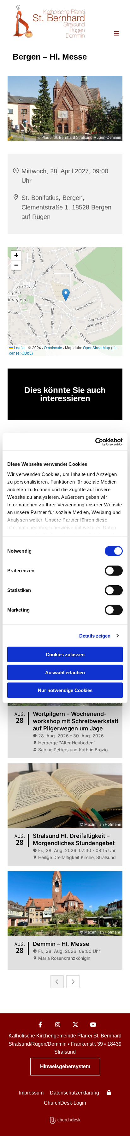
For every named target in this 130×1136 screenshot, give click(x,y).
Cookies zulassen (65, 654)
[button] (111, 34)
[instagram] (58, 1024)
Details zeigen (94, 635)
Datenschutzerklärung (74, 1092)
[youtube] (93, 1024)
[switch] (114, 571)
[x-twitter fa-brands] (75, 1024)
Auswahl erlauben (65, 672)
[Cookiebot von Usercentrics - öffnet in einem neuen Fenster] (95, 442)
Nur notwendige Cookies (65, 690)
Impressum (31, 1092)
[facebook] (40, 1024)
